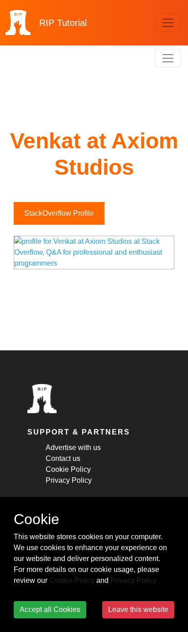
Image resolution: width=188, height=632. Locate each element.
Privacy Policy (69, 480)
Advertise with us (73, 447)
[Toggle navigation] (168, 23)
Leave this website (138, 609)
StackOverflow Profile (59, 213)
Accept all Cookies (50, 609)
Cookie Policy (68, 469)
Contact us (63, 458)
